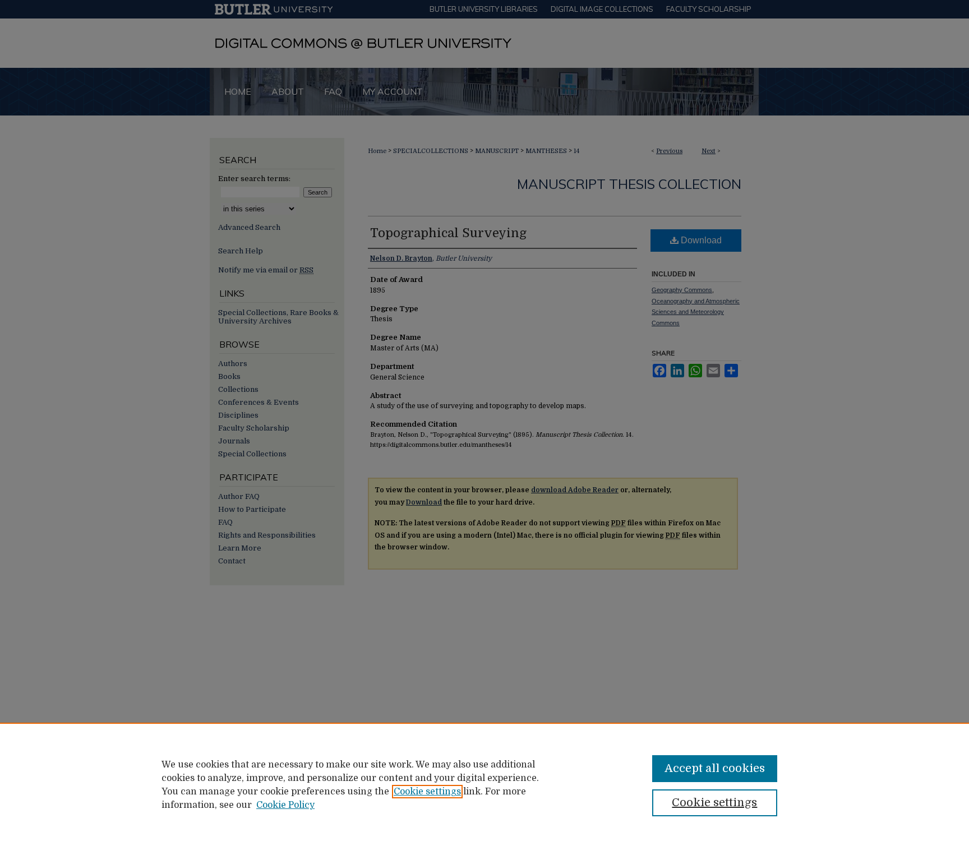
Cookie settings (427, 792)
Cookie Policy (285, 805)
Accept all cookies (715, 768)
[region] (484, 784)
